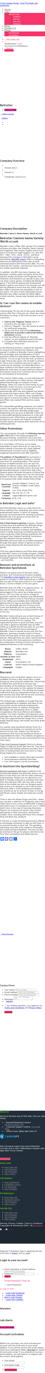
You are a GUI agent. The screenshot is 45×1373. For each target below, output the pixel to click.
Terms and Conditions (14, 1008)
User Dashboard (11, 1182)
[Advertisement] (22, 75)
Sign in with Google (13, 1297)
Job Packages (14, 33)
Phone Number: (11, 994)
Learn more (5, 1159)
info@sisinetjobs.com (14, 1124)
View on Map (10, 110)
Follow (4, 118)
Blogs (7, 26)
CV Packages (13, 35)
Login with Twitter (14, 1295)
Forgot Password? (12, 1280)
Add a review (8, 114)
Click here (31, 1350)
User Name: (9, 990)
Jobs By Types (14, 14)
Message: (8, 999)
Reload (9, 1001)
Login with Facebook (15, 1293)
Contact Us (10, 28)
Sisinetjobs (38, 1225)
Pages (7, 30)
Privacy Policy (35, 1008)
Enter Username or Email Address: (20, 1269)
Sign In (9, 48)
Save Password (14, 1285)
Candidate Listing (12, 1184)
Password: (9, 1274)
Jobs (6, 11)
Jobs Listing (9, 1174)
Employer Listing (12, 1200)
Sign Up (10, 50)
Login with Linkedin (14, 1299)
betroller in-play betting (14, 577)
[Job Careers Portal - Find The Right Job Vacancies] (22, 5)
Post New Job (12, 39)
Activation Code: (12, 1365)
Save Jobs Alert (7, 1327)
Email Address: (11, 992)
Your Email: (9, 1360)
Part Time (16, 21)
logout (15, 1253)
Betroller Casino (18, 259)
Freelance (16, 16)
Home (7, 9)
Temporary (17, 24)
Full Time (16, 19)
